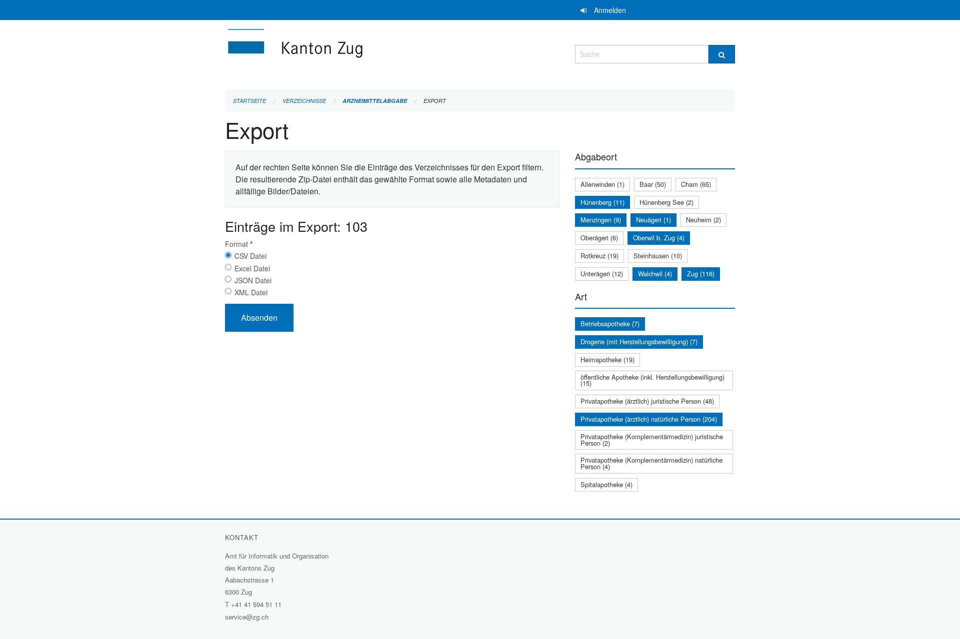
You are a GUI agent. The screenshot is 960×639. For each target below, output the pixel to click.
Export (435, 100)
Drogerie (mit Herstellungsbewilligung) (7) (639, 341)
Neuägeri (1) (653, 219)
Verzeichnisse (304, 100)
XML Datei (251, 292)
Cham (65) (696, 184)
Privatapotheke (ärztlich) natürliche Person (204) (648, 419)
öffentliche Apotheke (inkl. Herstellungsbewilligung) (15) (652, 380)
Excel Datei (252, 268)
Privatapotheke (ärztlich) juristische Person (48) (647, 401)
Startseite (249, 100)
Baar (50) (653, 184)
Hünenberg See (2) (667, 202)
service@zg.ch (246, 617)
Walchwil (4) (655, 273)
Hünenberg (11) (602, 202)
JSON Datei (253, 280)
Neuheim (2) (703, 219)
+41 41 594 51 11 (256, 604)
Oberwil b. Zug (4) (658, 237)
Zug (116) (700, 273)
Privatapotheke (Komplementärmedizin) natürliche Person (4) (651, 463)
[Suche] (721, 54)
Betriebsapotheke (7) (610, 323)
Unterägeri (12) (601, 273)
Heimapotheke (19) (607, 359)
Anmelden (610, 10)
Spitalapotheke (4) (606, 484)
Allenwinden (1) (602, 184)
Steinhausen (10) (658, 255)
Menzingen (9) (600, 219)
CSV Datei (250, 256)
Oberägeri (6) (599, 237)
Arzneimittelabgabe (374, 100)
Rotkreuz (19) (599, 255)
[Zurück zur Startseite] (355, 52)
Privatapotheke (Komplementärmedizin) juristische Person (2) (651, 440)
